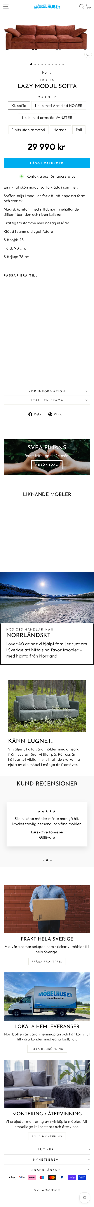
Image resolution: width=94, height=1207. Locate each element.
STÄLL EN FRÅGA (46, 400)
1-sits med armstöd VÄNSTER (47, 117)
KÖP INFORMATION (47, 391)
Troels (47, 80)
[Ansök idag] (47, 457)
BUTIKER (46, 1149)
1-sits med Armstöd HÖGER (59, 105)
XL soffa (18, 105)
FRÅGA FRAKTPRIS (47, 961)
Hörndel (61, 129)
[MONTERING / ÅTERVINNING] (47, 1084)
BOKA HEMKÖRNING (47, 1048)
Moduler (47, 97)
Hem (45, 72)
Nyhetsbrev (46, 1159)
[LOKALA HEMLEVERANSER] (47, 996)
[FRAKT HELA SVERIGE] (47, 909)
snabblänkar (45, 1170)
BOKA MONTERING (47, 1136)
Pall (79, 129)
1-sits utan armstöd (28, 129)
